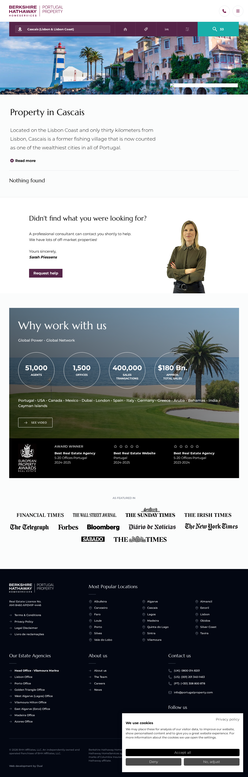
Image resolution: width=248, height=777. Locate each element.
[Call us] (224, 11)
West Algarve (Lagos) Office (34, 696)
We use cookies (139, 723)
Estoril (204, 607)
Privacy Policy (24, 621)
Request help (45, 273)
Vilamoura (154, 639)
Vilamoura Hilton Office (30, 702)
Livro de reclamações (29, 634)
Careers (99, 683)
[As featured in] (124, 525)
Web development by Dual (26, 766)
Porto (98, 627)
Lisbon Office (23, 677)
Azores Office (24, 721)
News (98, 689)
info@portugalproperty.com (193, 692)
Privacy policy (228, 719)
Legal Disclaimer (26, 628)
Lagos (151, 614)
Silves (98, 633)
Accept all (182, 752)
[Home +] (36, 11)
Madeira (153, 620)
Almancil (206, 601)
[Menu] (237, 11)
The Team (100, 677)
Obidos (205, 620)
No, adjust (211, 762)
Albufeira (100, 601)
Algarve (152, 601)
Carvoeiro (101, 607)
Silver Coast (208, 627)
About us (100, 670)
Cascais (152, 607)
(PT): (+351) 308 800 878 (189, 683)
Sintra (151, 633)
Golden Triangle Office (30, 689)
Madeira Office (25, 715)
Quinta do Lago (158, 627)
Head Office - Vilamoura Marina (37, 670)
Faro (97, 614)
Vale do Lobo (103, 639)
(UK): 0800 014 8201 (187, 670)
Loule (98, 620)
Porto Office (23, 683)
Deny (153, 762)
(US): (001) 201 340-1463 (189, 677)
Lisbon (204, 614)
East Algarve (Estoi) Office (32, 709)
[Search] (218, 27)
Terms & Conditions (28, 615)
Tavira (204, 633)
